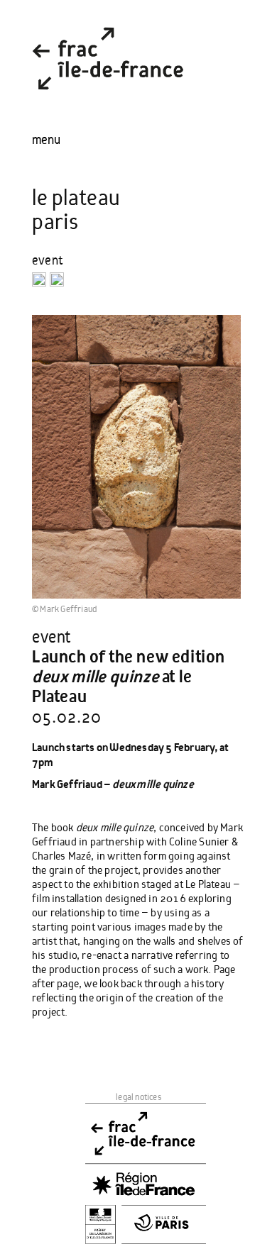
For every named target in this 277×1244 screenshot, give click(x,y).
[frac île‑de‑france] (108, 101)
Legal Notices (138, 1097)
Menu (46, 140)
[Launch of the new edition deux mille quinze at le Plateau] (136, 456)
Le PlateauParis (76, 210)
